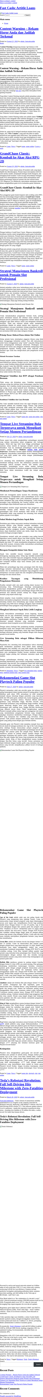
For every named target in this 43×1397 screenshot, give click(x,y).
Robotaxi (20, 1359)
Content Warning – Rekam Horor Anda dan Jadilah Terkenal (19, 32)
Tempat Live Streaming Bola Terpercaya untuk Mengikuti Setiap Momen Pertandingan (20, 427)
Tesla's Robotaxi (33, 1359)
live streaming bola (30, 671)
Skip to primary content (7, 1)
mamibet (17, 208)
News (13, 146)
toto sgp (18, 91)
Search (2, 15)
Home (6, 23)
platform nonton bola (10, 672)
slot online (3, 418)
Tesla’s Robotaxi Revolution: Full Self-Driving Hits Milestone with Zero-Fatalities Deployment (21, 1086)
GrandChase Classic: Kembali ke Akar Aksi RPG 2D (19, 157)
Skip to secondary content (8, 3)
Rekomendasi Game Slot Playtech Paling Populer (17, 679)
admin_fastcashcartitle (27, 41)
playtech (31, 1073)
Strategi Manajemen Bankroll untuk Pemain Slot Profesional (21, 275)
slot (41, 417)
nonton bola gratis (35, 449)
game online (30, 146)
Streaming (9, 671)
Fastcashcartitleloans (6, 1101)
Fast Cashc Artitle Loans (17, 8)
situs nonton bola (23, 672)
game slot (25, 417)
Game (8, 146)
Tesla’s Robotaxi (15, 1326)
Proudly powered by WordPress (10, 1396)
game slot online (34, 417)
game (23, 146)
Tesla (25, 1359)
